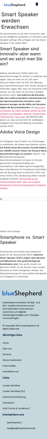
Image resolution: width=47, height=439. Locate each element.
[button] (37, 4)
